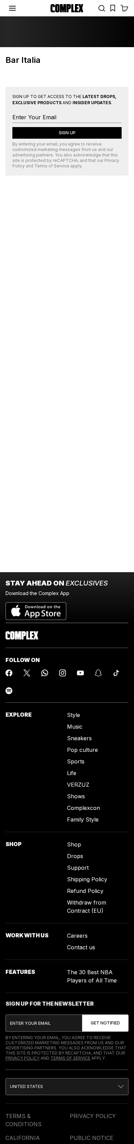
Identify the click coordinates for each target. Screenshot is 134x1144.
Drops (75, 856)
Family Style (83, 819)
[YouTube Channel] (80, 673)
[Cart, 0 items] (124, 8)
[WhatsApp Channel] (44, 673)
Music (74, 726)
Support (78, 867)
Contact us (81, 947)
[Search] (101, 8)
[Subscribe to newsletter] (105, 1023)
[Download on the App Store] (35, 608)
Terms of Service (51, 165)
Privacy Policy (22, 1058)
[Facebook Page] (8, 673)
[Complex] (67, 8)
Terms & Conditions (23, 1120)
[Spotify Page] (8, 690)
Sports (76, 761)
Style (73, 715)
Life (71, 773)
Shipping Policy (87, 879)
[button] (67, 1086)
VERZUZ (78, 784)
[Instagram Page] (62, 673)
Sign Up (67, 132)
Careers (77, 935)
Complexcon (83, 807)
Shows (76, 796)
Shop (74, 844)
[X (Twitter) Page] (26, 673)
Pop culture (82, 749)
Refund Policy (85, 890)
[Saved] (113, 8)
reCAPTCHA (65, 160)
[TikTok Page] (116, 673)
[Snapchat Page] (98, 673)
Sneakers (79, 738)
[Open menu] (12, 8)
